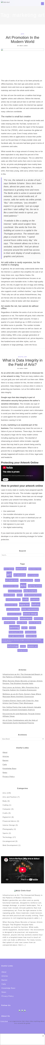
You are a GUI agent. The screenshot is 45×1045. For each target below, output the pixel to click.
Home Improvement (30, 609)
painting (14, 627)
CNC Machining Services (33, 595)
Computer (7, 809)
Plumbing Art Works (16, 632)
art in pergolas (33, 575)
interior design (30, 614)
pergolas (32, 627)
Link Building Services (10, 618)
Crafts (5, 813)
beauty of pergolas (14, 591)
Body (5, 801)
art (9, 574)
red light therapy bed (16, 636)
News (5, 772)
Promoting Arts (30, 632)
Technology (7, 837)
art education (19, 575)
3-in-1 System (9, 569)
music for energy (35, 622)
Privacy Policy (9, 776)
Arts (22, 34)
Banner (5, 760)
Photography (8, 829)
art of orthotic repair (11, 586)
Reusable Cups (31, 636)
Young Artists (22, 650)
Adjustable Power (35, 569)
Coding (5, 805)
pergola (24, 627)
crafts (25, 599)
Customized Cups (11, 604)
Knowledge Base (9, 768)
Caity (5, 764)
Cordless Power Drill (13, 599)
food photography (13, 609)
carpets (19, 595)
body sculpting (30, 591)
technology (13, 646)
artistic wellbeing (27, 580)
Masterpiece (38, 618)
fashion (36, 604)
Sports (5, 833)
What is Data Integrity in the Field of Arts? (22, 362)
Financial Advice (9, 821)
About (5, 752)
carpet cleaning (9, 595)
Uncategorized (9, 841)
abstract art (21, 569)
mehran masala (9, 622)
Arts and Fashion (10, 797)
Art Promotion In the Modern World (22, 39)
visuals (23, 646)
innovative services (14, 614)
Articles (6, 756)
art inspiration (12, 580)
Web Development (10, 845)
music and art (22, 622)
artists (37, 580)
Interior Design (9, 825)
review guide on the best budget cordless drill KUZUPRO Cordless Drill (21, 640)
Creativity (35, 599)
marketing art (26, 618)
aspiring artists (34, 586)
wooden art (32, 646)
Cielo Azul (26, 891)
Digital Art (22, 357)
